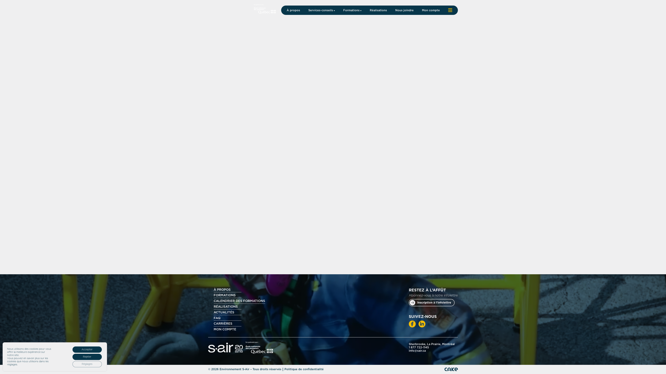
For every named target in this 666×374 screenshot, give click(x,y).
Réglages (87, 364)
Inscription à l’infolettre (434, 302)
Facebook (412, 323)
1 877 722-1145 (419, 347)
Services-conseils (320, 10)
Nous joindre (404, 10)
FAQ (217, 318)
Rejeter (87, 357)
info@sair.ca (417, 350)
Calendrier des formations (239, 301)
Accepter (87, 349)
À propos (293, 10)
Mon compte (431, 10)
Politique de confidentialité (304, 369)
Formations (351, 10)
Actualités (224, 312)
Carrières (223, 323)
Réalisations (378, 10)
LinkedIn (422, 323)
